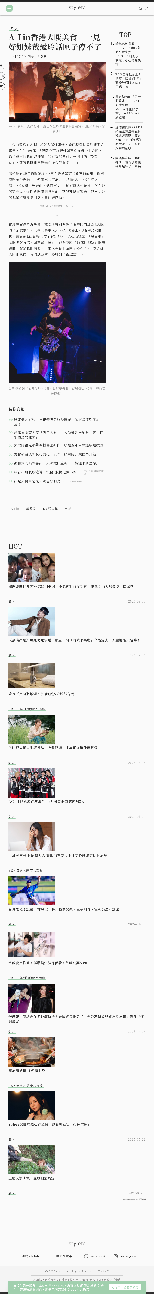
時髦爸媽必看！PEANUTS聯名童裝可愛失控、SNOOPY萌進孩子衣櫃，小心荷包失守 (129, 54)
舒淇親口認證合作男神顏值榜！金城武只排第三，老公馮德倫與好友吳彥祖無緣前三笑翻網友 (76, 1019)
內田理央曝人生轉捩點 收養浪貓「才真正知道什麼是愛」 (54, 747)
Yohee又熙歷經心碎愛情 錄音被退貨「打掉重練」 (49, 1124)
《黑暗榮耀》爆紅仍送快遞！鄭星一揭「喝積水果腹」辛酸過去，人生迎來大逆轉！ (74, 640)
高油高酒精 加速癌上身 (26, 1070)
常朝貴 (42, 57)
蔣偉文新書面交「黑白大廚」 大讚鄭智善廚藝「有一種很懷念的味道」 (58, 435)
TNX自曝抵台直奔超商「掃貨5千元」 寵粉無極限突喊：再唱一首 (129, 80)
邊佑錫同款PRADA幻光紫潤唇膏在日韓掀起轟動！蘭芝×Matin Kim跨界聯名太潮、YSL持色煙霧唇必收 (129, 138)
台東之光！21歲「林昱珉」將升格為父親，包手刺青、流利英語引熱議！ (65, 909)
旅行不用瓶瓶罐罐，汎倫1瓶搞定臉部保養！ (43, 693)
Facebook (98, 1256)
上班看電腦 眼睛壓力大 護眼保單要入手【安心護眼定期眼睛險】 (59, 855)
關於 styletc (31, 1256)
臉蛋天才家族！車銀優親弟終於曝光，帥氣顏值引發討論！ (57, 422)
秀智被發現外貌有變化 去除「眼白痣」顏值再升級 (55, 454)
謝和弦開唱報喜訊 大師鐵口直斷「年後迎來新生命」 (57, 462)
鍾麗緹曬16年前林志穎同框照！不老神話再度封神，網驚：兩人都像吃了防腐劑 (71, 586)
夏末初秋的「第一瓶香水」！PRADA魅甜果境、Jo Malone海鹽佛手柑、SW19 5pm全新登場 (129, 107)
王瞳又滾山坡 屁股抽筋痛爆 (31, 1177)
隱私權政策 (92, 1285)
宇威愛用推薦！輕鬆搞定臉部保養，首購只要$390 (48, 962)
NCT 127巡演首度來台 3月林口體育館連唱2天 (46, 801)
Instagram (127, 1256)
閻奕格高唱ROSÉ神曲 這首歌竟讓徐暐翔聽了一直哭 (128, 162)
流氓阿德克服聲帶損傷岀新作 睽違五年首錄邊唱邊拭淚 (58, 445)
